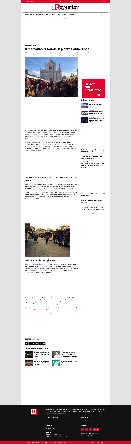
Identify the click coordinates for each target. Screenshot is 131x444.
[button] (103, 14)
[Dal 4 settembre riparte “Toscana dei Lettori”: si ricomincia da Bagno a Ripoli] (56, 354)
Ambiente (83, 198)
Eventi (34, 43)
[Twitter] (105, 1)
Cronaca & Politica (85, 148)
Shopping (38, 339)
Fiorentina (92, 103)
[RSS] (102, 1)
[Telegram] (40, 343)
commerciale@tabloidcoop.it (91, 421)
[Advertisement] (65, 30)
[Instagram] (100, 1)
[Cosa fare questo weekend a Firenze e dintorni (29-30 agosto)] (29, 354)
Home (26, 43)
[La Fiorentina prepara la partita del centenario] (85, 112)
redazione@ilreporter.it (54, 421)
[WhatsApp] (37, 343)
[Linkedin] (33, 343)
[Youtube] (97, 429)
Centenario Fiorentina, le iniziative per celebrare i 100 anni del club (96, 120)
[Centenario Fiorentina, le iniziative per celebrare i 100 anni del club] (85, 120)
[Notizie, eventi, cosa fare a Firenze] (65, 7)
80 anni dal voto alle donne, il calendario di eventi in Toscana (69, 363)
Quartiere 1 (32, 45)
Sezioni (30, 43)
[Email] (43, 343)
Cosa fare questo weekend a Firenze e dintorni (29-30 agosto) (42, 354)
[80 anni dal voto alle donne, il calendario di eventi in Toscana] (56, 363)
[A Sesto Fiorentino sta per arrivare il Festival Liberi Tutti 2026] (29, 363)
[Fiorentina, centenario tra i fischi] (85, 105)
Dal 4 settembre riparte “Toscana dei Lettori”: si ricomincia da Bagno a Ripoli (69, 354)
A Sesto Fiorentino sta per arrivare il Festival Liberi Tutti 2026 (41, 363)
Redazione (28, 101)
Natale (33, 339)
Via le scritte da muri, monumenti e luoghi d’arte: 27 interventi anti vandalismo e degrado (93, 165)
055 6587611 (54, 420)
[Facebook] (97, 1)
